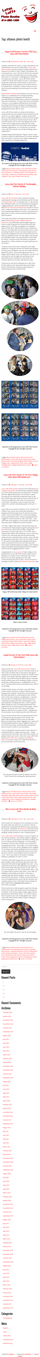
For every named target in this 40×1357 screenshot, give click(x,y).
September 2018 (8, 1262)
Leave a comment (16, 801)
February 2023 (7, 1058)
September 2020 (8, 1170)
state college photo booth (15, 463)
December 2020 (8, 1158)
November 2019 (8, 1208)
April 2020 (6, 1189)
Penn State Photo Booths (9, 171)
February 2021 (7, 1151)
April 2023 (6, 1051)
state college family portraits (23, 797)
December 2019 (8, 1204)
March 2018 (6, 1285)
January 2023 (7, 1062)
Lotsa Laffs (29, 61)
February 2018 (7, 1289)
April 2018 (6, 1281)
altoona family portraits (14, 791)
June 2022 (6, 1089)
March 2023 (6, 1055)
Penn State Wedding (16, 461)
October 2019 (7, 1212)
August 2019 (7, 1220)
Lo (4, 993)
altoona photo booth (13, 169)
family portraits (6, 793)
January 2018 (7, 1293)
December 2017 (8, 1296)
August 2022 (7, 1081)
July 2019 (6, 1223)
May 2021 (6, 1139)
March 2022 (6, 1101)
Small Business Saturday (9, 93)
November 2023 (8, 1024)
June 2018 (6, 1273)
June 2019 (6, 1227)
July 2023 (6, 1039)
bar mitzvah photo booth (19, 949)
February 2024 (7, 1012)
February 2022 (7, 1104)
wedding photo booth (30, 957)
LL (3, 986)
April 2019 (6, 1235)
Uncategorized (7, 1318)
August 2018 (7, 1266)
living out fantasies (12, 953)
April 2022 (6, 1097)
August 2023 (7, 1035)
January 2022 (7, 1108)
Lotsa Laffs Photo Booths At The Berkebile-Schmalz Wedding (21, 185)
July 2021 (6, 1131)
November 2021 (8, 1116)
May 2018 (6, 1277)
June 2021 (6, 1135)
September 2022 (8, 1078)
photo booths (18, 641)
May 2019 (6, 1231)
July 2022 (6, 1085)
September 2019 (8, 1216)
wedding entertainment (22, 799)
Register (5, 1328)
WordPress (27, 1354)
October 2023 (7, 1028)
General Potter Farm (9, 202)
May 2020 (6, 1185)
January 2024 (7, 1016)
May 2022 (6, 1093)
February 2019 (7, 1243)
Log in (5, 1332)
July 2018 (6, 1269)
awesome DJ (23, 829)
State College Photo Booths (20, 176)
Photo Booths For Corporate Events (12, 172)
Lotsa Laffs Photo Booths (29, 169)
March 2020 (6, 1193)
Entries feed (6, 1336)
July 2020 (6, 1177)
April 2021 (6, 1143)
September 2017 (8, 1308)
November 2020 (8, 1162)
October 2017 (7, 1304)
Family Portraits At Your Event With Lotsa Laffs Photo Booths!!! (20, 656)
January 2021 (7, 1154)
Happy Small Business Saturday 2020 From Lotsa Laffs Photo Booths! (20, 52)
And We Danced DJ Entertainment (15, 207)
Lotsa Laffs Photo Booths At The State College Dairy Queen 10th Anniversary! (21, 475)
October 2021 (7, 1120)
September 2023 (8, 1032)
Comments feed (8, 1339)
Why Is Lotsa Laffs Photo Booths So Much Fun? (21, 810)
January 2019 (7, 1246)
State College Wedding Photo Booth (19, 465)
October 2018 (7, 1258)
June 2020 (6, 1181)
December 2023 (8, 1020)
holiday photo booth (7, 639)
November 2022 (8, 1070)
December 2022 (8, 1066)
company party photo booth (19, 951)
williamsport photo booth (9, 959)
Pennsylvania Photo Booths (27, 171)
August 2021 (7, 1127)
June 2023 (6, 1043)
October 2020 (7, 1166)
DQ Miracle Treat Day (27, 561)
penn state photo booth (16, 795)
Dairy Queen (17, 552)
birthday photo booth (27, 637)
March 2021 (6, 1147)
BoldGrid (11, 1354)
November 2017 (8, 1300)
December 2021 (8, 1112)
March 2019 (6, 1239)
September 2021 (8, 1124)
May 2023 (6, 1047)
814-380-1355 (12, 738)
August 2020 (7, 1174)
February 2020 (7, 1197)
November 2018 (8, 1254)
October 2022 (7, 1074)
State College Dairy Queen (14, 643)
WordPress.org (7, 1343)
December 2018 (8, 1250)
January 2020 (7, 1200)
